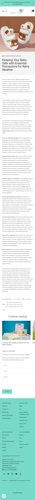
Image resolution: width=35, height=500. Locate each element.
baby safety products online (11, 56)
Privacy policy (23, 417)
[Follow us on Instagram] (12, 474)
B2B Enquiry (5, 412)
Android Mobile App (7, 415)
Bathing (21, 435)
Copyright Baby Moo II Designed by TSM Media (19, 480)
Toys (20, 438)
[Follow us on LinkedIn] (20, 474)
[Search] (6, 11)
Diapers (4, 450)
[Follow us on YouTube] (16, 474)
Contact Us (5, 409)
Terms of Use (22, 423)
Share (3, 309)
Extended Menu (17, 493)
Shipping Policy (23, 420)
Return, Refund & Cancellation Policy (24, 413)
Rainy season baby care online (14, 304)
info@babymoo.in (11, 467)
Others (21, 447)
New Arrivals (5, 435)
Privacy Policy (6, 359)
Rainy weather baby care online (14, 306)
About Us (4, 406)
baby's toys (26, 186)
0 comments (27, 299)
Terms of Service (16, 359)
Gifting (4, 438)
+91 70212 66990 (12, 469)
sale (20, 409)
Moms (21, 441)
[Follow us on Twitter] (8, 474)
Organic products (23, 444)
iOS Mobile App (6, 418)
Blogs (20, 406)
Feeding (4, 444)
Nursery (4, 447)
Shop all (21, 426)
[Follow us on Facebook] (4, 474)
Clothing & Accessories (8, 441)
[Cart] (32, 11)
